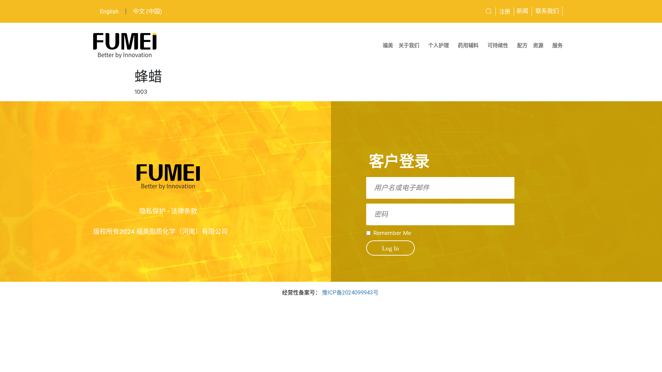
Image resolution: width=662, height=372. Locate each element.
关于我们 (409, 45)
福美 (388, 45)
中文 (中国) (147, 11)
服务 (557, 45)
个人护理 (438, 45)
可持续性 (498, 45)
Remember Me (392, 233)
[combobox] (463, 11)
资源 (538, 45)
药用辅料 (468, 45)
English (109, 11)
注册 (504, 11)
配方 (522, 45)
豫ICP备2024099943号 (350, 292)
